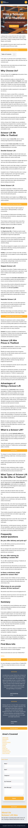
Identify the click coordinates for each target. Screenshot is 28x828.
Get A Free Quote (14, 728)
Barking (2, 655)
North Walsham (5, 750)
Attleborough (5, 737)
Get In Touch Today (14, 49)
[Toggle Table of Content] (13, 54)
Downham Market (6, 742)
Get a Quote (13, 26)
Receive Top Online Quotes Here (14, 659)
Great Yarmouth (6, 753)
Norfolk (4, 745)
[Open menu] (26, 2)
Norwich (4, 747)
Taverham (4, 743)
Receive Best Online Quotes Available (14, 316)
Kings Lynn (4, 748)
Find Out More (14, 450)
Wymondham (5, 739)
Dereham (4, 740)
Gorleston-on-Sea (6, 751)
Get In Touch (14, 806)
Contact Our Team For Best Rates (14, 204)
